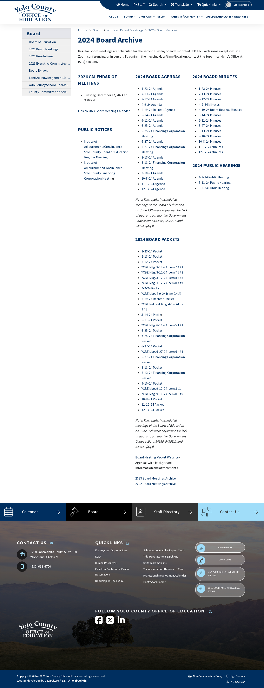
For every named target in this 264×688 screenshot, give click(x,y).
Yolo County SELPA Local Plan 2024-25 (224, 589)
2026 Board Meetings (43, 49)
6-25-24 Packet (152, 330)
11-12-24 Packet (152, 404)
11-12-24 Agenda (153, 184)
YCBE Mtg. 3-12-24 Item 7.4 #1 (162, 267)
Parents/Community (185, 16)
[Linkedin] (121, 622)
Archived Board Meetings (125, 30)
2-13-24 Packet (152, 256)
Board (128, 16)
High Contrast (237, 676)
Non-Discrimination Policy (207, 676)
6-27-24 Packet (152, 346)
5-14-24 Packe (151, 315)
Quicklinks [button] (210, 4)
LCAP (98, 556)
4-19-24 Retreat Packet (157, 299)
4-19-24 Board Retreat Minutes (220, 110)
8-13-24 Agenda (152, 157)
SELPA (161, 16)
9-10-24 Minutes (210, 136)
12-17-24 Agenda (153, 189)
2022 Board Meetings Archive (155, 484)
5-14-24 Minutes (210, 115)
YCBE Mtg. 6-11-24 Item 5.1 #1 (162, 325)
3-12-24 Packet (152, 262)
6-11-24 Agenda (152, 120)
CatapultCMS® (53, 680)
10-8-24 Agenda (152, 178)
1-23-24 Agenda (152, 88)
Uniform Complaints (154, 563)
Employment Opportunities (111, 550)
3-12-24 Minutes (210, 99)
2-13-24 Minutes (210, 94)
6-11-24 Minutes (210, 120)
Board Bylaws (38, 70)
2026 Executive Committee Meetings (50, 63)
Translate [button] (182, 4)
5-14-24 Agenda (152, 115)
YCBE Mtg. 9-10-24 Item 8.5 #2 (162, 394)
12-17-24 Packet (152, 410)
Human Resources (105, 563)
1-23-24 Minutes (210, 88)
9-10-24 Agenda (152, 173)
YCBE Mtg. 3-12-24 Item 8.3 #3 (162, 278)
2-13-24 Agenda (152, 94)
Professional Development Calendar (164, 575)
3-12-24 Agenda (152, 99)
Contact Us (225, 559)
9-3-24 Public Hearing (214, 188)
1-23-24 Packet (152, 251)
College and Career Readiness (226, 16)
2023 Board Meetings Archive (155, 478)
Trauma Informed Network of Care (163, 569)
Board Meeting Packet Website (157, 457)
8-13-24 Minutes (210, 131)
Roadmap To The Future (109, 581)
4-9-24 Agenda (151, 104)
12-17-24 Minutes (211, 152)
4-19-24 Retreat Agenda (158, 110)
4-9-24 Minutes (209, 104)
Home (125, 4)
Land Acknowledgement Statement (50, 78)
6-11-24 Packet (152, 320)
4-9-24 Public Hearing (214, 177)
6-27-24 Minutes (210, 125)
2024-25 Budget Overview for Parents (223, 574)
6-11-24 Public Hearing (215, 182)
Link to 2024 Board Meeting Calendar (104, 111)
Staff (141, 4)
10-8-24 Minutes (210, 141)
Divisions (145, 16)
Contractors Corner (154, 582)
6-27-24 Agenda (152, 141)
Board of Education (42, 42)
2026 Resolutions (41, 56)
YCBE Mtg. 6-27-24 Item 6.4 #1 (162, 351)
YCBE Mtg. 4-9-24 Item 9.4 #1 (161, 293)
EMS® (67, 680)
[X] (110, 622)
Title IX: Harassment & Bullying (160, 556)
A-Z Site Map (237, 682)
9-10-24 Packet (152, 383)
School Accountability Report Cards (164, 550)
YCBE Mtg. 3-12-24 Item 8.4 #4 (162, 283)
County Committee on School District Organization (50, 92)
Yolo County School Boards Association (50, 85)
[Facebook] (99, 622)
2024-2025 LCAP (225, 547)
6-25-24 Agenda (152, 125)
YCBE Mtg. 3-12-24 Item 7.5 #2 (162, 272)
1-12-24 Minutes (211, 147)
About (113, 16)
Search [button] (158, 4)
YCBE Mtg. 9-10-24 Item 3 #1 (161, 388)
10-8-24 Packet (152, 399)
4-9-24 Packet (151, 288)
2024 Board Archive (162, 30)
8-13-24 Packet (152, 367)
